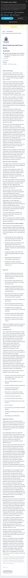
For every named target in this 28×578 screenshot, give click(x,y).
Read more (22, 9)
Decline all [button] (20, 18)
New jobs (14, 27)
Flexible (5, 62)
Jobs (3, 31)
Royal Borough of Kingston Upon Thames (14, 53)
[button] (14, 22)
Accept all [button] (7, 18)
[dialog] (14, 12)
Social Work (10, 31)
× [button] (26, 1)
